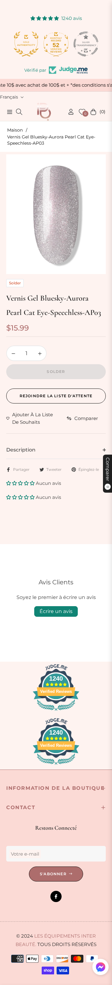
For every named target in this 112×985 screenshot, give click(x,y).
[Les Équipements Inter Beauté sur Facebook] (56, 896)
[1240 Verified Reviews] (56, 712)
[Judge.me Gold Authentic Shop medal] (26, 43)
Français (9, 97)
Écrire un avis (56, 611)
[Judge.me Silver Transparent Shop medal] (85, 43)
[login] (68, 112)
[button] (21, 483)
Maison (15, 130)
